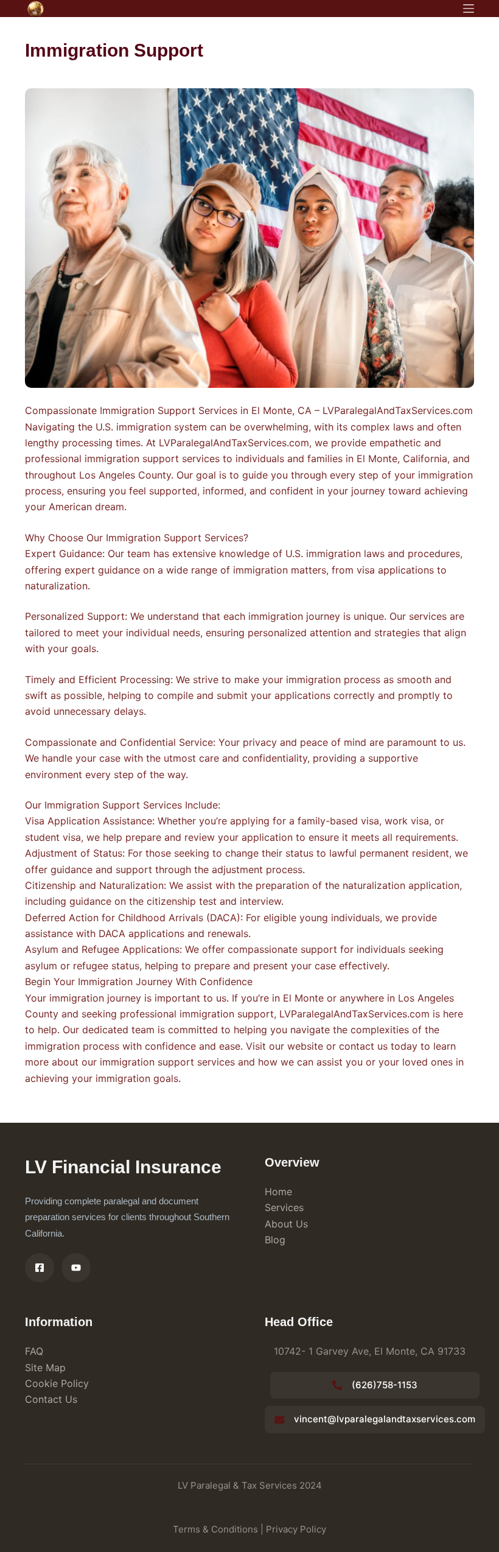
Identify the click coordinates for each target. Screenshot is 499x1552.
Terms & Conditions (215, 1529)
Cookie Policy (57, 1383)
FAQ (34, 1351)
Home (278, 1191)
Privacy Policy (296, 1529)
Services (284, 1207)
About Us (286, 1224)
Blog (275, 1240)
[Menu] (468, 8)
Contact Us (51, 1399)
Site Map (45, 1367)
